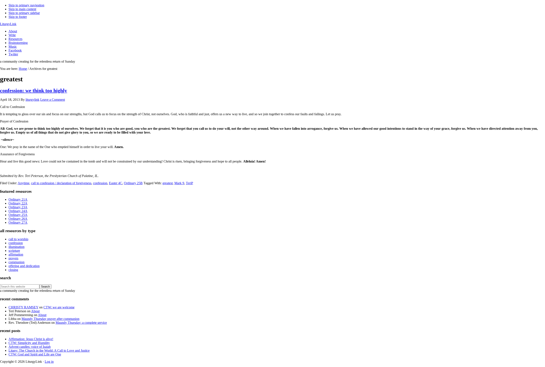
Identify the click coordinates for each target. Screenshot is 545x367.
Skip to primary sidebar (24, 13)
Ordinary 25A (18, 215)
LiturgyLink (8, 24)
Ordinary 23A (18, 207)
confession (100, 183)
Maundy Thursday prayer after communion (50, 319)
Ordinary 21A (18, 199)
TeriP (189, 183)
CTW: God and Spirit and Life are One (35, 354)
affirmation (16, 254)
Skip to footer (18, 17)
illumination (16, 247)
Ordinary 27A (18, 222)
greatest (167, 183)
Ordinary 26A (18, 218)
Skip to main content (22, 9)
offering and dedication (24, 266)
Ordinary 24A (18, 211)
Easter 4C (115, 183)
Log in (49, 361)
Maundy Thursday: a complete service (81, 322)
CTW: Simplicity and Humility (29, 343)
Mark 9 (179, 183)
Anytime (23, 183)
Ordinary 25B (133, 183)
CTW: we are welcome (59, 307)
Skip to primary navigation (26, 5)
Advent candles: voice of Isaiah (30, 346)
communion (16, 262)
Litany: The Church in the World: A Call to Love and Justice (49, 350)
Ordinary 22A (18, 203)
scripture (14, 250)
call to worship (18, 239)
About (35, 311)
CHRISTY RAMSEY (23, 307)
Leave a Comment (52, 99)
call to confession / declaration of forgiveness (61, 183)
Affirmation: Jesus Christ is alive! (31, 339)
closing (13, 270)
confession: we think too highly (33, 90)
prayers (13, 258)
